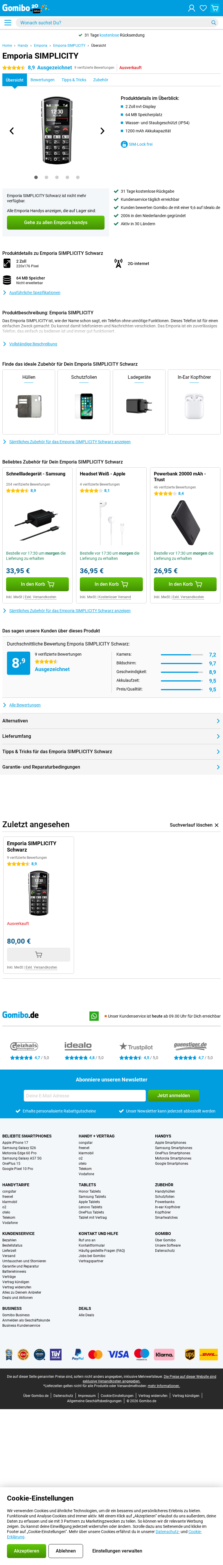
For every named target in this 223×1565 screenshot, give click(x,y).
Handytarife (15, 1184)
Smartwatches (166, 1218)
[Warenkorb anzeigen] (215, 8)
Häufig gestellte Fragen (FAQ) (102, 1251)
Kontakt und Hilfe (98, 1233)
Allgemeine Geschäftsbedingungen (94, 1401)
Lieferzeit (9, 1251)
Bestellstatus (12, 1245)
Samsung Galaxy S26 (19, 1148)
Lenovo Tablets (90, 1207)
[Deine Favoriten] (203, 8)
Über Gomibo (165, 1240)
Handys (163, 1136)
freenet (84, 1148)
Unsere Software (168, 1245)
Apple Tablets (89, 1202)
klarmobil (86, 1153)
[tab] (36, 177)
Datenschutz (165, 1251)
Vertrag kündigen (15, 1282)
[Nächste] (102, 131)
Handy (23, 46)
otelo (83, 1164)
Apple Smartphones (170, 1143)
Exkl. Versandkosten (40, 597)
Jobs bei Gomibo (92, 1256)
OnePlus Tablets (91, 1212)
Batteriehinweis (14, 1272)
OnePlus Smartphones (172, 1153)
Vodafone (86, 1174)
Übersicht (98, 46)
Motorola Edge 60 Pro (19, 1153)
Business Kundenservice (21, 1326)
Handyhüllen (165, 1191)
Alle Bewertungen (25, 705)
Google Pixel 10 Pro (17, 1169)
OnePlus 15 (11, 1164)
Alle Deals (86, 1315)
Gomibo (163, 1233)
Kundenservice (18, 1233)
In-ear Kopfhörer (167, 1207)
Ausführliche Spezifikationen (34, 292)
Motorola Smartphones (173, 1158)
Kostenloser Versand (114, 597)
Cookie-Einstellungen (117, 1396)
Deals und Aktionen (17, 1298)
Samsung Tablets (92, 1197)
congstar (86, 1143)
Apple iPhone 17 (15, 1143)
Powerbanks (165, 1202)
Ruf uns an (87, 1240)
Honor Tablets (90, 1191)
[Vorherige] (12, 131)
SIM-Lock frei (140, 144)
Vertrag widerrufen (16, 1287)
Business (12, 1308)
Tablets (87, 1184)
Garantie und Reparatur (20, 1266)
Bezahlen (9, 1240)
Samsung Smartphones (173, 1148)
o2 (81, 1158)
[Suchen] (213, 22)
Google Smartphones (171, 1164)
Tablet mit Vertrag (93, 1218)
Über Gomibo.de (35, 1396)
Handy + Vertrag (97, 1136)
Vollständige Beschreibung (33, 344)
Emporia (40, 46)
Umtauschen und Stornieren (24, 1261)
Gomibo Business (16, 1315)
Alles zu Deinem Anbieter (21, 1292)
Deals (85, 1308)
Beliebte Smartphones (27, 1136)
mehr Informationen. (164, 1386)
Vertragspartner (91, 1261)
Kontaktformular (92, 1245)
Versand (8, 1256)
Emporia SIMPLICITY (69, 46)
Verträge (9, 1277)
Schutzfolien (165, 1197)
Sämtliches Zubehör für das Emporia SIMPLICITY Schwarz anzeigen (70, 441)
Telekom (85, 1169)
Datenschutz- (168, 1531)
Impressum (87, 1396)
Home (7, 46)
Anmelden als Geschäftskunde (26, 1320)
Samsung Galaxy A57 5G (22, 1158)
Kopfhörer (163, 1212)
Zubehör (164, 1184)
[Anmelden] (191, 8)
